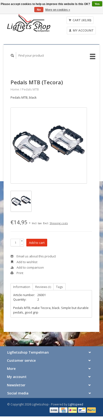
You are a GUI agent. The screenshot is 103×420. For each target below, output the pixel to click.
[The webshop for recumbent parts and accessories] (28, 22)
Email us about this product (36, 256)
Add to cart (37, 242)
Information (21, 287)
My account (83, 30)
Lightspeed (75, 404)
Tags (59, 287)
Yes (97, 4)
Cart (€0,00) (81, 20)
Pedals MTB (30, 89)
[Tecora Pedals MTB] (49, 145)
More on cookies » (57, 9)
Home (15, 89)
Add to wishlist (26, 262)
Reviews (43, 287)
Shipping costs (59, 223)
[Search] (12, 55)
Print (19, 273)
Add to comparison (30, 267)
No (39, 9)
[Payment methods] (54, 410)
